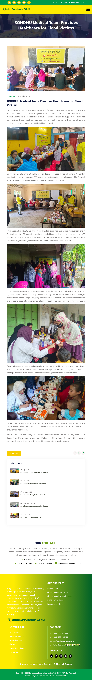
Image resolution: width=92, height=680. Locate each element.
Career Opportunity (17, 648)
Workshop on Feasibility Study (32, 517)
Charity (12, 644)
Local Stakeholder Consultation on (34, 506)
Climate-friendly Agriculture (57, 592)
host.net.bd (62, 676)
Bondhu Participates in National (33, 483)
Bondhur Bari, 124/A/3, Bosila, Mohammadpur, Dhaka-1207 (47, 560)
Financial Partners (16, 640)
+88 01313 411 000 (60, 2)
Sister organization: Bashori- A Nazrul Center (46, 664)
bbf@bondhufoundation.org (69, 563)
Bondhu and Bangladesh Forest (32, 495)
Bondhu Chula (52, 588)
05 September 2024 (22, 96)
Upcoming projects (16, 636)
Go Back (14, 454)
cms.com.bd (43, 676)
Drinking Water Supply (55, 600)
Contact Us (13, 652)
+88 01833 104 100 (78, 2)
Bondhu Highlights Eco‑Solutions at (34, 472)
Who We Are (14, 632)
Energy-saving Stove (55, 604)
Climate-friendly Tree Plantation (59, 596)
